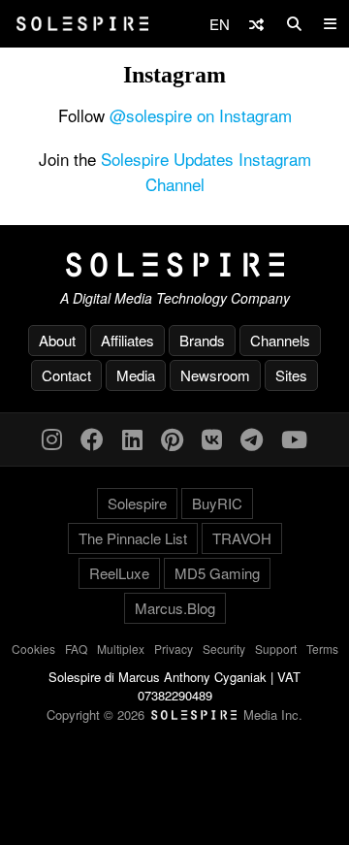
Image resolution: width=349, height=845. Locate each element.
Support (276, 648)
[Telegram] (251, 438)
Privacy (173, 648)
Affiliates (127, 340)
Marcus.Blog (175, 608)
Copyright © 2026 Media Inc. (174, 714)
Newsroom (215, 375)
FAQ (76, 648)
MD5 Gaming (217, 573)
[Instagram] (52, 438)
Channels (280, 340)
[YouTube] (294, 438)
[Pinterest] (172, 438)
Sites (291, 375)
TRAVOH (241, 538)
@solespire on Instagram (201, 115)
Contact (66, 375)
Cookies (33, 648)
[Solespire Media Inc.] (174, 264)
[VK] (212, 438)
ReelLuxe (119, 573)
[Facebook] (92, 438)
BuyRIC (217, 503)
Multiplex (120, 648)
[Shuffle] (256, 24)
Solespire (137, 503)
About (57, 340)
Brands (202, 340)
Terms (322, 648)
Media (135, 375)
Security (224, 648)
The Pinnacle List (133, 538)
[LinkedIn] (132, 438)
